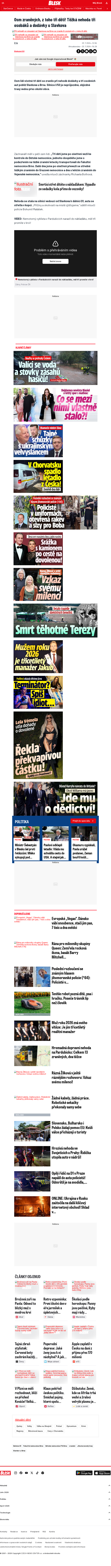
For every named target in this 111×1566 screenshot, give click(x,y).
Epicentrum (71, 1426)
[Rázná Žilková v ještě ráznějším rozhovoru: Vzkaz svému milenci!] (32, 1081)
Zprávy (19, 1426)
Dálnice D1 (17, 1446)
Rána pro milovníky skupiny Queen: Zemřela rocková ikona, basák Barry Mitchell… (71, 950)
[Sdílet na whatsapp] (91, 51)
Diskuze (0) (19, 51)
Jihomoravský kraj (84, 1446)
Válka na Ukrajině (44, 1426)
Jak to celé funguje (55, 69)
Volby (29, 1426)
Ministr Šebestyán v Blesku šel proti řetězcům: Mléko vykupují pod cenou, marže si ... (26, 851)
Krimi (83, 1426)
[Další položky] (107, 8)
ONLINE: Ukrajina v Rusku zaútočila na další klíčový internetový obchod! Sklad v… (70, 1204)
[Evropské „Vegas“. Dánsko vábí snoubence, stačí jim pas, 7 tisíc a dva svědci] (32, 926)
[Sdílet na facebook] (78, 51)
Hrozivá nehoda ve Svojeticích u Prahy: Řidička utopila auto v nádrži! (71, 1152)
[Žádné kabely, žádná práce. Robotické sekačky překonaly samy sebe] (32, 1106)
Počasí (59, 1426)
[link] (15, 1473)
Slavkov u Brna (19, 1451)
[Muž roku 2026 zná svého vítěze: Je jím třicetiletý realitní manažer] (32, 1031)
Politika (18, 840)
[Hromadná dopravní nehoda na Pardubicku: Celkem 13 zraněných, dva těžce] (32, 1056)
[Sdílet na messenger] (87, 51)
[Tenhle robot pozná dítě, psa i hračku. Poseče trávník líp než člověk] (32, 1004)
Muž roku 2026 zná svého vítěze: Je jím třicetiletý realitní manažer (69, 1027)
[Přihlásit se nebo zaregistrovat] (106, 3)
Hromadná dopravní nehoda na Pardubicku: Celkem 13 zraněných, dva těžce (71, 1052)
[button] (84, 1473)
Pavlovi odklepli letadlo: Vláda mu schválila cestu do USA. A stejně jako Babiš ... (54, 851)
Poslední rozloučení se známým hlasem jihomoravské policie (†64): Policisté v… (71, 975)
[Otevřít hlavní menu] (3, 3)
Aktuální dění (23, 1419)
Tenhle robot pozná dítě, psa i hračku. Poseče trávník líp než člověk (72, 998)
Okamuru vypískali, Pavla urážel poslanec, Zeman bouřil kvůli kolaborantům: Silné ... (84, 851)
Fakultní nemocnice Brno (33, 1446)
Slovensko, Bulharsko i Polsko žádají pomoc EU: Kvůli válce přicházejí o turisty (72, 1127)
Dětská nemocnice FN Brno (56, 1446)
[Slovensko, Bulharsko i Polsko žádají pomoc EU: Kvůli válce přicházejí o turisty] (32, 1131)
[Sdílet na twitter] (83, 51)
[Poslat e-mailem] (95, 51)
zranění (72, 1446)
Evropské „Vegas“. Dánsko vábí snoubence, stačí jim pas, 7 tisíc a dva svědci (72, 923)
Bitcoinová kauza (35, 1431)
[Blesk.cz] (54, 3)
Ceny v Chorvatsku (55, 1431)
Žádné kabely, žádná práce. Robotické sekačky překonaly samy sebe (71, 1102)
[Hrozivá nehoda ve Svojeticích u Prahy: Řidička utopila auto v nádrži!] (32, 1156)
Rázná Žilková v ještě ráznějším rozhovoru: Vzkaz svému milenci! (71, 1077)
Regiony (20, 1431)
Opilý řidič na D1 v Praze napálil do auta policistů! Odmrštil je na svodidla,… (69, 1177)
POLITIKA (22, 822)
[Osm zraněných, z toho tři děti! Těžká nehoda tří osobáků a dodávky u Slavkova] (49, 31)
